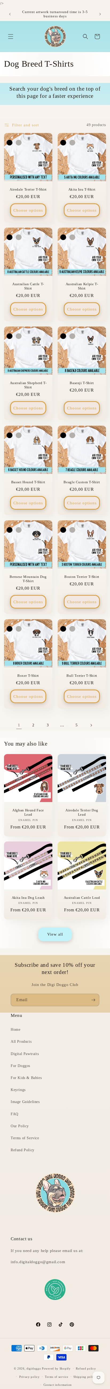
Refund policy (86, 1368)
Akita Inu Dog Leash (28, 898)
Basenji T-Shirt (82, 383)
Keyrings (18, 1090)
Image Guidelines (25, 1102)
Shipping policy (84, 1376)
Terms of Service (25, 1138)
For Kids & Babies (26, 1078)
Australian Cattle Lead (82, 898)
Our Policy (20, 1126)
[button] (11, 36)
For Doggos (20, 1066)
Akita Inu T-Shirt (82, 189)
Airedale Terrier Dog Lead (81, 812)
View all (55, 934)
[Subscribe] (93, 1000)
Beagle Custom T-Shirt (82, 482)
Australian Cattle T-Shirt (28, 286)
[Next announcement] (100, 14)
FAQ (14, 1114)
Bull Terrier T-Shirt (81, 676)
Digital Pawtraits (25, 1054)
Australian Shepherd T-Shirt (28, 385)
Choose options (28, 210)
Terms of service (56, 1376)
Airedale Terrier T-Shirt (28, 189)
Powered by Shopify (56, 1368)
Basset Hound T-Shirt (28, 482)
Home (15, 1030)
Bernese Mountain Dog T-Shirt (28, 579)
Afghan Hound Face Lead (28, 812)
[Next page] (91, 725)
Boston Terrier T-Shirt (81, 577)
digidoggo (33, 1368)
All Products (21, 1042)
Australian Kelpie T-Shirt (82, 286)
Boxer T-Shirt (28, 676)
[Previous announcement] (10, 14)
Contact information (58, 1384)
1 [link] (19, 725)
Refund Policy (22, 1150)
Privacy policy (29, 1376)
